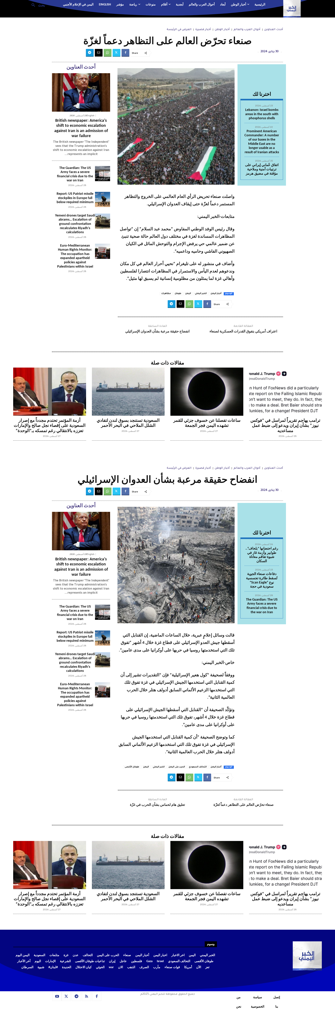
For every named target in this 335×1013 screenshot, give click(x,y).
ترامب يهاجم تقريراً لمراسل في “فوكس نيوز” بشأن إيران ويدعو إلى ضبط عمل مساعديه (285, 425)
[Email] (99, 53)
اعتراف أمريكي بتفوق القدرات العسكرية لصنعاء (243, 331)
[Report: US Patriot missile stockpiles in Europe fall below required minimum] (102, 199)
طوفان (178, 293)
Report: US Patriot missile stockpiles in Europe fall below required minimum (75, 198)
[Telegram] (90, 53)
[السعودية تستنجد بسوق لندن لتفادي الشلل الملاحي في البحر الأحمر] (128, 392)
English (90, 116)
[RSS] (86, 996)
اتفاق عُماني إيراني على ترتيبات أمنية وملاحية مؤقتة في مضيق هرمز (262, 169)
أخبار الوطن (222, 29)
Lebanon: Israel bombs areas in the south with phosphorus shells (261, 114)
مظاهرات (166, 293)
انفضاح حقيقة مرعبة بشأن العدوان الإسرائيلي (157, 331)
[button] (36, 5)
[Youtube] (57, 996)
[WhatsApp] (107, 53)
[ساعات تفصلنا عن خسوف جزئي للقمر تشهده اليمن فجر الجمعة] (206, 392)
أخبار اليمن (216, 293)
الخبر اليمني (201, 293)
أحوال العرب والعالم (247, 29)
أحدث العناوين (273, 29)
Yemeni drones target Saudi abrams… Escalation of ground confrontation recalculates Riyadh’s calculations (75, 224)
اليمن (188, 293)
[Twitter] (116, 53)
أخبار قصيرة (203, 29)
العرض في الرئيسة (179, 29)
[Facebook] (125, 53)
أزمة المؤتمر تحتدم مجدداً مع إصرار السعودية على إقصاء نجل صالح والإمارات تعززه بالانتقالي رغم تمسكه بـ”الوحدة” (49, 425)
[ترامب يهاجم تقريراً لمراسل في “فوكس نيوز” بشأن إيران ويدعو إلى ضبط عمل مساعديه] (285, 392)
